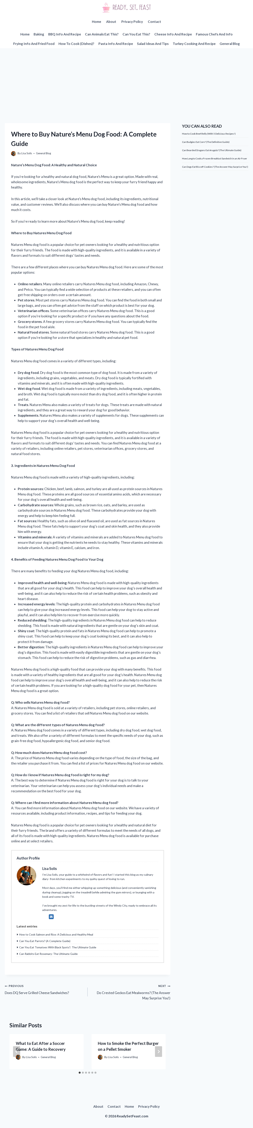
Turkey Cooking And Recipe (194, 44)
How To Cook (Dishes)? (76, 44)
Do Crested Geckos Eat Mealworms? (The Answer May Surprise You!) (133, 992)
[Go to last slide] (16, 1051)
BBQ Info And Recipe (64, 34)
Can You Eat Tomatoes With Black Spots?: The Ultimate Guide (57, 947)
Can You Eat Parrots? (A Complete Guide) (44, 941)
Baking (39, 34)
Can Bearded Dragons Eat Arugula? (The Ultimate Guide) (211, 150)
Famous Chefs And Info (214, 34)
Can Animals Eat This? (102, 34)
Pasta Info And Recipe (115, 44)
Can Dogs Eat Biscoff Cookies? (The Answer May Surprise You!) (215, 166)
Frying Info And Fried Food (34, 44)
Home (96, 22)
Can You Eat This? (136, 34)
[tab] (80, 1073)
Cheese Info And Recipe (173, 34)
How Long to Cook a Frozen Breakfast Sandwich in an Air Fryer (214, 158)
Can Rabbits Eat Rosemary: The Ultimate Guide (48, 953)
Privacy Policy (132, 22)
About (111, 22)
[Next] (158, 1051)
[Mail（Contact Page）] (51, 916)
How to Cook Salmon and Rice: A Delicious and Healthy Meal (56, 934)
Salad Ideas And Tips (153, 44)
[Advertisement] (126, 77)
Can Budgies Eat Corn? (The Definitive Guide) (205, 141)
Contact (154, 22)
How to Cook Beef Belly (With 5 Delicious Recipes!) (209, 133)
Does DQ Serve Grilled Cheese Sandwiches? (37, 989)
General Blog (230, 44)
